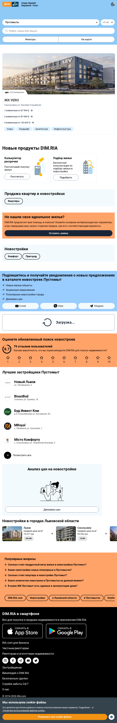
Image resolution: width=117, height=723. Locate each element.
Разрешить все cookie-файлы (55, 716)
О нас (5, 689)
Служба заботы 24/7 (15, 683)
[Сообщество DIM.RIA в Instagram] (5, 661)
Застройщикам (12, 667)
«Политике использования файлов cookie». (24, 710)
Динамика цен (52, 509)
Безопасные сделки (15, 678)
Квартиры (14, 201)
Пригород (31, 256)
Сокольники (10, 105)
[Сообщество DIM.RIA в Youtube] (28, 661)
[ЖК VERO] (58, 74)
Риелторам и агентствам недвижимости (28, 653)
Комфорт (13, 256)
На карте (86, 39)
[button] (6, 564)
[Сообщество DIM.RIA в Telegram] (21, 661)
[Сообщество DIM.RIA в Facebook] (13, 661)
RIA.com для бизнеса (15, 642)
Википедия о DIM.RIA (15, 673)
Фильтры (30, 39)
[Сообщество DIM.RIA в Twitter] (36, 661)
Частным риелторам (15, 648)
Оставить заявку (58, 233)
